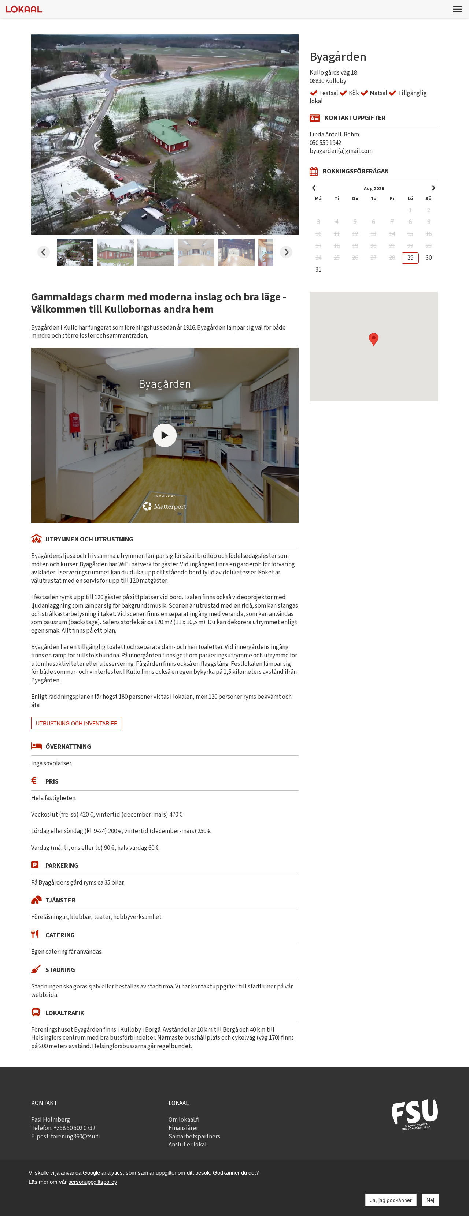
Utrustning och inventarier (77, 723)
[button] (458, 9)
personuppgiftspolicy (92, 1182)
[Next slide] (286, 252)
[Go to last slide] (43, 252)
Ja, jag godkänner (391, 1200)
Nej (430, 1200)
